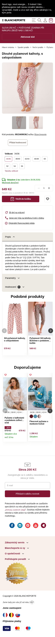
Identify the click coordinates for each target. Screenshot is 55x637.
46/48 (36, 159)
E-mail (10, 485)
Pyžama (50, 47)
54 (15, 166)
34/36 (8, 159)
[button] (5, 411)
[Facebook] (12, 526)
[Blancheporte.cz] (14, 20)
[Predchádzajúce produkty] (4, 331)
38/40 (17, 159)
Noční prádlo (37, 47)
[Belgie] (12, 614)
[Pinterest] (27, 526)
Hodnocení (12, 287)
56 (22, 166)
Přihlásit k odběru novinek (27, 494)
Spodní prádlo (23, 47)
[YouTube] (35, 526)
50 (45, 159)
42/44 (27, 159)
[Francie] (6, 614)
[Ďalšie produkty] (50, 331)
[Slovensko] (18, 614)
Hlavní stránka (8, 47)
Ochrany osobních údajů (15, 510)
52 (7, 166)
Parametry (10, 278)
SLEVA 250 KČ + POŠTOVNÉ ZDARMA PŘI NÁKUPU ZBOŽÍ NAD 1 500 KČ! (23, 29)
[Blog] (43, 526)
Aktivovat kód (28, 37)
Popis (8, 236)
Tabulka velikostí (11, 171)
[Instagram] (20, 526)
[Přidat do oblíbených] (47, 199)
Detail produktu (23, 438)
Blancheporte (40, 134)
